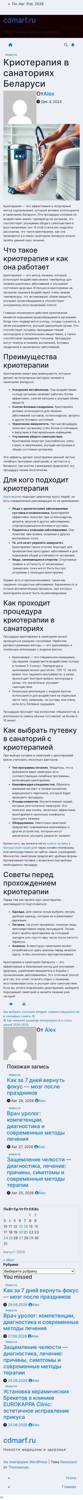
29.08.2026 (18, 1304)
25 (11, 1238)
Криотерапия (12, 496)
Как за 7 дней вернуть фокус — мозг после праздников (36, 1086)
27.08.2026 (18, 1336)
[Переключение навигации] (39, 45)
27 (21, 1238)
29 (31, 1238)
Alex (48, 93)
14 (26, 1226)
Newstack (68, 1462)
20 (21, 1232)
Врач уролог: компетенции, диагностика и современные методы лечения (36, 1126)
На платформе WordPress (25, 1462)
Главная (69, 1486)
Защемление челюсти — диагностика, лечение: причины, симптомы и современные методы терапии (39, 1172)
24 (6, 1238)
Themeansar (18, 1467)
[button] (66, 45)
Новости (11, 54)
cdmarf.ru (19, 20)
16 (36, 1226)
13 (21, 1226)
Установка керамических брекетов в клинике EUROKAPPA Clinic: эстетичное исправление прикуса (36, 1404)
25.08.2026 (18, 1380)
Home (71, 1478)
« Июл (8, 1260)
